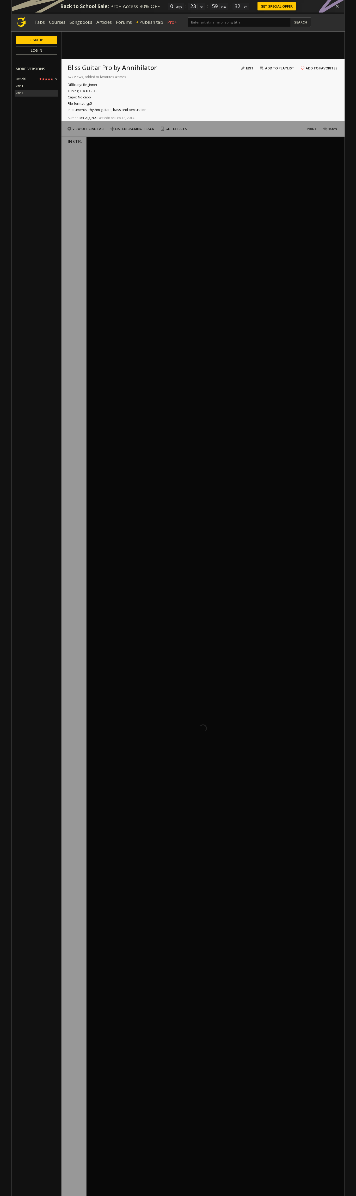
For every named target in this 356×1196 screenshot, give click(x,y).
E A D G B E (88, 90)
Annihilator (139, 67)
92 (94, 118)
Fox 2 (83, 118)
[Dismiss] (337, 6)
